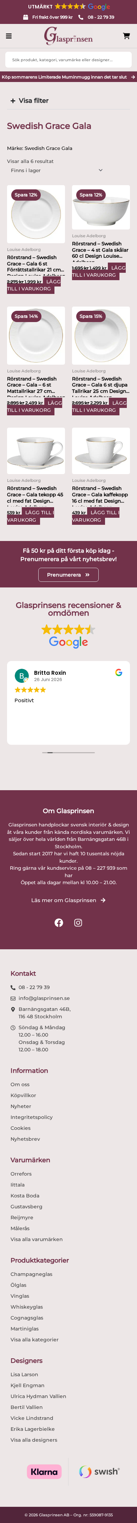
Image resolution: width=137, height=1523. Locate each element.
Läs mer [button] (63, 733)
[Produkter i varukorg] (126, 36)
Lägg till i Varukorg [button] (34, 285)
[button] (68, 6)
